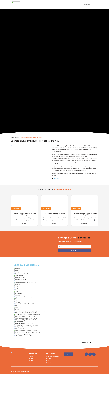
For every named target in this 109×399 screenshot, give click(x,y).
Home (12, 137)
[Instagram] (94, 354)
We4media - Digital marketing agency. (20, 371)
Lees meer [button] (23, 223)
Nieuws (17, 137)
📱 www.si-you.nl (57, 178)
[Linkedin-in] (90, 354)
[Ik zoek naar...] (92, 4)
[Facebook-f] (86, 354)
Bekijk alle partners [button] (86, 342)
